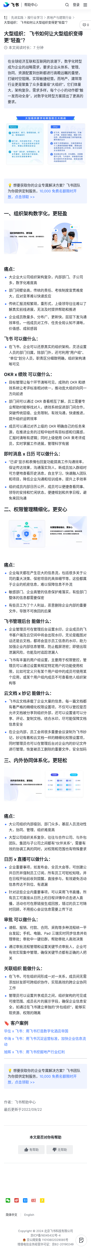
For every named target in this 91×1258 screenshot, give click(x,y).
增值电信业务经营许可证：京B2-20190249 (45, 1244)
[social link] (10, 1200)
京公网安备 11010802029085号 (47, 1240)
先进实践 (17, 17)
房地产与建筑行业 (59, 17)
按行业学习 (35, 17)
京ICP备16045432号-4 (45, 1235)
